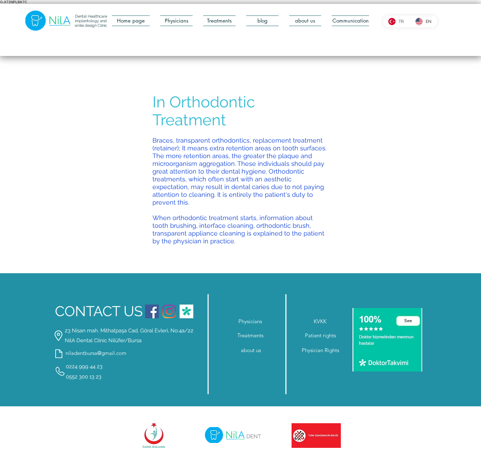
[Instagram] (169, 311)
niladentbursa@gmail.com (95, 353)
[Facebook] (152, 311)
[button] (262, 20)
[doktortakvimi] (186, 311)
